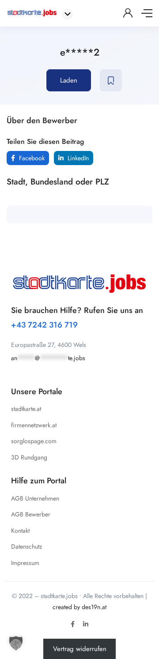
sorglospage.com (34, 441)
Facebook (31, 158)
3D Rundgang (29, 457)
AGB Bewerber (30, 514)
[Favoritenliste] (111, 80)
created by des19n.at (79, 607)
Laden (68, 80)
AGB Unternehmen (35, 498)
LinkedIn (77, 158)
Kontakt (20, 530)
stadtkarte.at (26, 408)
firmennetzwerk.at (34, 425)
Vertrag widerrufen (79, 649)
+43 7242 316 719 (44, 325)
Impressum (25, 562)
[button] (16, 643)
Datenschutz (26, 546)
